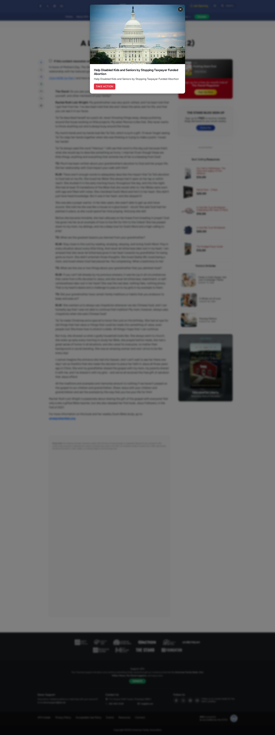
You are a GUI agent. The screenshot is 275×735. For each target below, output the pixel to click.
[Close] (180, 9)
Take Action (104, 86)
